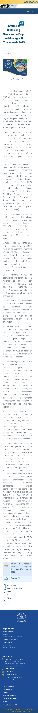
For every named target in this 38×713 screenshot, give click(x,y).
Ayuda (5, 701)
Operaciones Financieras (11, 639)
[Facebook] (25, 2)
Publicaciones (7, 642)
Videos (9, 598)
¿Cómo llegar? (19, 666)
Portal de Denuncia (9, 696)
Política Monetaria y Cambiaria (12, 637)
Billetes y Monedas (9, 648)
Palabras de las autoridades (14, 588)
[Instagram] (34, 2)
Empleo (5, 693)
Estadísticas (7, 645)
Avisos (9, 595)
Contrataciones (8, 687)
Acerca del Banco (8, 631)
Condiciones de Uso (10, 698)
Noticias (5, 634)
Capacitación (7, 690)
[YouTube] (31, 2)
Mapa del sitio (8, 628)
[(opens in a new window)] (4, 704)
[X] (28, 2)
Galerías (9, 591)
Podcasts (9, 601)
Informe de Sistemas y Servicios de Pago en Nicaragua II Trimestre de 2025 (21, 568)
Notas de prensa (11, 585)
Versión (16, 578)
